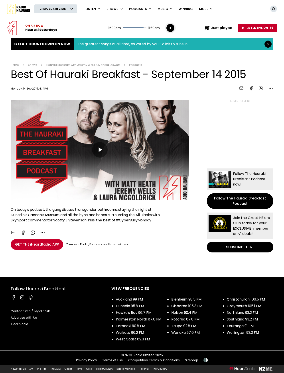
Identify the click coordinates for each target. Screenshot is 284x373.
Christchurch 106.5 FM (246, 299)
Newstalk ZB (18, 369)
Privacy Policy (86, 360)
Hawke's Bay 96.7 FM (133, 312)
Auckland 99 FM (129, 299)
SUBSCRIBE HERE (240, 232)
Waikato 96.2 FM (130, 332)
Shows (32, 65)
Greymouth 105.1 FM (244, 306)
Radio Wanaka (125, 369)
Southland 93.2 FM (242, 319)
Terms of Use (112, 360)
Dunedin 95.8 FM (130, 306)
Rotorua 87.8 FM (185, 319)
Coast (68, 369)
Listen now (32, 28)
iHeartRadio (19, 324)
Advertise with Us (24, 317)
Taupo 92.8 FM (183, 325)
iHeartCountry (104, 369)
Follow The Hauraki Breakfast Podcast (240, 188)
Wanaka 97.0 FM (185, 332)
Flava (79, 369)
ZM (31, 369)
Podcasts (135, 65)
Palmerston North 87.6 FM (138, 319)
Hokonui (144, 369)
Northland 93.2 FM (242, 312)
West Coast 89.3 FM (133, 339)
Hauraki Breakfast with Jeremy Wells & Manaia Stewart (83, 65)
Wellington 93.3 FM (243, 332)
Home (15, 65)
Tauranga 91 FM (240, 325)
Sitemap (191, 360)
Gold (89, 369)
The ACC (55, 369)
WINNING (186, 9)
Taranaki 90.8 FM (130, 325)
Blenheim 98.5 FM (186, 299)
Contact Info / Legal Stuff (31, 311)
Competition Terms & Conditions (154, 360)
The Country (159, 369)
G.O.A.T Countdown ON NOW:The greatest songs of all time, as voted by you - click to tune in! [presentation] (142, 44)
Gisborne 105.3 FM (186, 306)
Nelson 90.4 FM (184, 312)
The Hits (42, 369)
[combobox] (270, 88)
